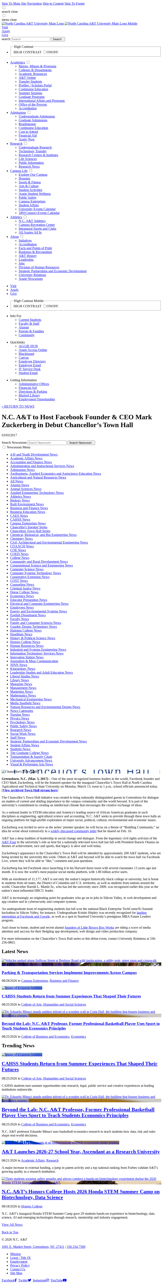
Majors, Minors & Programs (37, 66)
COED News (19, 554)
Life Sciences (28, 159)
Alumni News (19, 485)
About (14, 236)
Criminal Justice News (25, 588)
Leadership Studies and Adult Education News (41, 672)
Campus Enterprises (32, 201)
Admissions (18, 112)
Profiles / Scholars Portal (35, 85)
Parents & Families (31, 331)
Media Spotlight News (25, 703)
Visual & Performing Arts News (31, 764)
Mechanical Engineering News (31, 699)
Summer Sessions (30, 93)
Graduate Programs (32, 97)
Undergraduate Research (35, 147)
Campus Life (19, 171)
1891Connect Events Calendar (39, 213)
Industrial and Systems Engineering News (38, 649)
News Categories (21, 711)
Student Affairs (29, 205)
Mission (15, 1254)
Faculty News (19, 619)
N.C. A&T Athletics (32, 221)
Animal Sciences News (25, 489)
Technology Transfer (32, 151)
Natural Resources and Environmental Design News (45, 707)
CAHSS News (20, 519)
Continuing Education (33, 89)
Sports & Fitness (30, 182)
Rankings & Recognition (35, 252)
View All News (12, 1224)
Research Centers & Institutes (38, 155)
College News (19, 558)
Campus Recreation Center (37, 225)
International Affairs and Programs (42, 100)
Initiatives (25, 240)
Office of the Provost (33, 104)
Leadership (26, 259)
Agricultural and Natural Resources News (38, 477)
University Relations (32, 275)
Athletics (16, 217)
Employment (18, 1261)
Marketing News (21, 691)
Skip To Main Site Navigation (22, 3)
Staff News (17, 737)
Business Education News (27, 512)
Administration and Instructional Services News (42, 466)
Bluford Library (29, 395)
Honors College (31, 1206)
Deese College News (24, 592)
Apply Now (27, 139)
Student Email (28, 373)
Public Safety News (23, 726)
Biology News (20, 500)
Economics (78, 1036)
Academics (17, 62)
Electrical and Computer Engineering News (39, 603)
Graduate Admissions (33, 120)
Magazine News (21, 684)
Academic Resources (33, 74)
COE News (18, 550)
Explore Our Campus (33, 174)
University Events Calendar (37, 209)
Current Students (30, 320)
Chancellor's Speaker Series (28, 527)
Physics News (19, 718)
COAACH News (22, 546)
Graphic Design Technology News (33, 626)
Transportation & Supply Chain (31, 756)
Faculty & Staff (29, 323)
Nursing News (20, 714)
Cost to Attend (28, 131)
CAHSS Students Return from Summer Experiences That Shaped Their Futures (71, 996)
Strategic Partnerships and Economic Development (53, 271)
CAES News (19, 515)
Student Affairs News (24, 745)
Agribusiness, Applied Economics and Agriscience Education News (55, 473)
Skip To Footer (75, 3)
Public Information (31, 162)
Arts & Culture (29, 186)
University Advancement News (31, 760)
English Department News (28, 615)
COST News (19, 580)
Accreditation (28, 108)
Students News (20, 749)
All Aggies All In (30, 232)
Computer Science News (27, 569)
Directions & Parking (33, 391)
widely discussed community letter (74, 831)
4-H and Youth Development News (34, 454)
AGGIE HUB (28, 346)
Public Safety (28, 197)
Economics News (22, 596)
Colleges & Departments (35, 70)
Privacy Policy (20, 1265)
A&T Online (27, 77)
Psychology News (22, 722)
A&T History (28, 256)
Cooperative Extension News (29, 577)
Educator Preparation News (28, 600)
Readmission (27, 124)
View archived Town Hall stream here (30, 790)
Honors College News (25, 642)
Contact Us (17, 1269)
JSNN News (18, 665)
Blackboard (26, 354)
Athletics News (20, 496)
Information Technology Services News (36, 653)
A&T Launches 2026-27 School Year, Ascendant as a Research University (81, 1151)
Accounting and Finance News (31, 462)
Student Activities (30, 190)
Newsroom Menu (18, 447)
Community (27, 335)
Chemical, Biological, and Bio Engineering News (43, 535)
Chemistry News (21, 538)
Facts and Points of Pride (35, 248)
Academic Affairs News (26, 458)
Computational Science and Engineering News (41, 565)
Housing (24, 178)
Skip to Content (53, 3)
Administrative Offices (34, 384)
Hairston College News (26, 630)
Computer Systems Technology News (35, 573)
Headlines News (21, 634)
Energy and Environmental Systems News (38, 611)
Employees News (22, 607)
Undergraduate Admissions (37, 116)
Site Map (16, 1273)
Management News (23, 688)
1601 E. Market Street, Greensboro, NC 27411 (33, 1247)
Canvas (24, 357)
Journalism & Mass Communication (34, 661)
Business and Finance (64, 980)
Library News (19, 680)
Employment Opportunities (37, 399)
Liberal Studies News (24, 676)
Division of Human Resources (39, 267)
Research (16, 143)
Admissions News (22, 470)
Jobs (22, 263)
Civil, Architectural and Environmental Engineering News (49, 542)
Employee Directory (32, 361)
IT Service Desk (30, 369)
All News (16, 481)
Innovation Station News (27, 657)
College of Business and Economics (45, 1036)
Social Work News (22, 734)
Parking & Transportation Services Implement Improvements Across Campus (69, 972)
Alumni (24, 327)
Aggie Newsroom (31, 279)
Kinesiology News (22, 668)
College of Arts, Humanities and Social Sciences (53, 1004)
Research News (29, 166)
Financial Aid (28, 135)
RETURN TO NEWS (18, 406)
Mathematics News (23, 695)
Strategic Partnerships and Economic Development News (48, 741)
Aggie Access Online (33, 350)
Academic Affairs (33, 1160)
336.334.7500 (76, 1247)
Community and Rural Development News (39, 561)
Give (5, 35)
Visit (5, 27)
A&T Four (9, 842)
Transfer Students (30, 81)
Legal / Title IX (20, 1258)
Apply (6, 31)
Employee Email (30, 365)
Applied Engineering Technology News (37, 493)
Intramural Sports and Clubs (37, 228)
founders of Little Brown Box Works (89, 927)
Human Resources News (27, 646)
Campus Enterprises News (28, 523)
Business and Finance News (29, 508)
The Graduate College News (29, 753)
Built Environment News (27, 504)
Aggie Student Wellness (35, 194)
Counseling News (22, 584)
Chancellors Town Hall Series (30, 531)
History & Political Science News (32, 638)
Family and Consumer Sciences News (35, 623)
